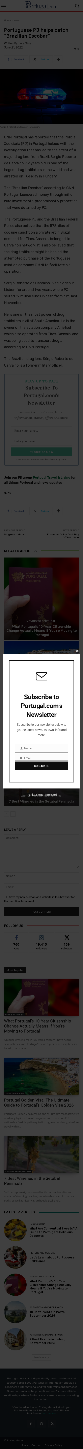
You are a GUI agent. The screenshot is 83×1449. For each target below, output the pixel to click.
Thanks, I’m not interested (41, 794)
